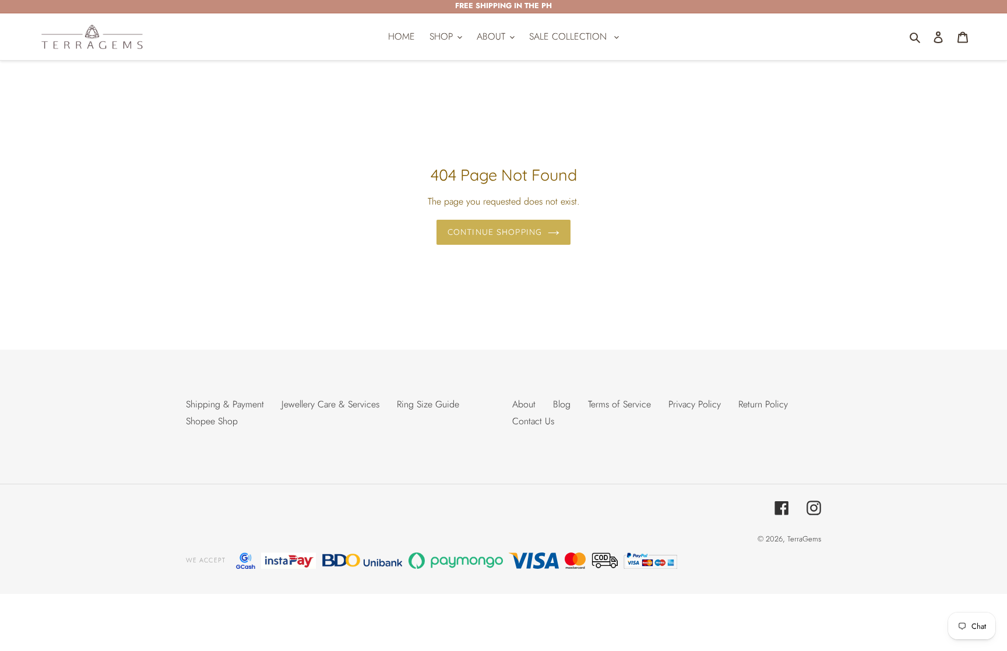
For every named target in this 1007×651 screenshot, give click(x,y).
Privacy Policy (694, 404)
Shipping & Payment (225, 404)
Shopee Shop (212, 421)
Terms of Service (619, 404)
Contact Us (533, 421)
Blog (562, 404)
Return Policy (763, 404)
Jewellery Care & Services (330, 404)
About (524, 404)
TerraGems (804, 538)
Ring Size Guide (428, 404)
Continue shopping (495, 232)
